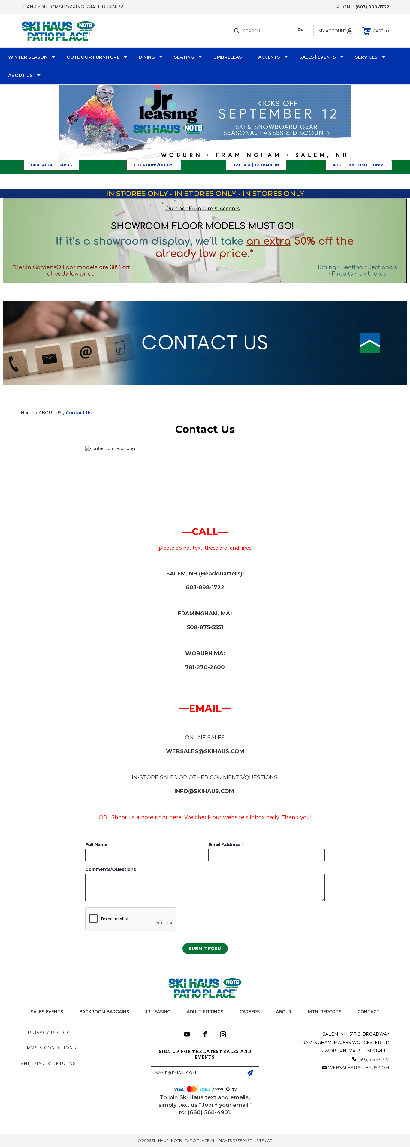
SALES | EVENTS (317, 57)
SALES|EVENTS (47, 1011)
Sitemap (264, 1140)
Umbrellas (227, 57)
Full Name (96, 844)
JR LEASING (157, 1011)
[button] (205, 122)
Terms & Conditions (48, 1048)
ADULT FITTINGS (205, 1011)
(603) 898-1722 (372, 7)
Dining (147, 57)
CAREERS (250, 1011)
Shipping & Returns (48, 1063)
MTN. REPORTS (324, 1011)
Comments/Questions (112, 869)
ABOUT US (20, 75)
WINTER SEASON (27, 57)
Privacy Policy (48, 1032)
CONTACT (368, 1011)
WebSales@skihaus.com (358, 1067)
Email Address (225, 844)
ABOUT (284, 1011)
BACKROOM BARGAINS (104, 1011)
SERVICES (366, 57)
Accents (269, 57)
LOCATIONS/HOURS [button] (153, 165)
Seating (184, 57)
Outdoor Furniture (93, 57)
